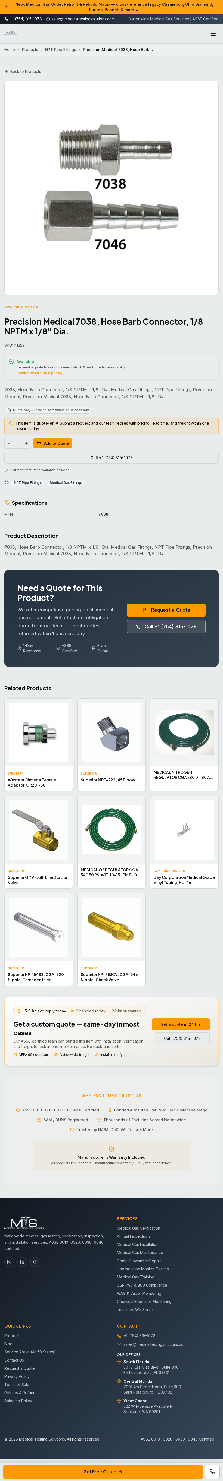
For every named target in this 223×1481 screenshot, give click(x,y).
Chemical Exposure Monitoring (144, 1301)
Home (9, 49)
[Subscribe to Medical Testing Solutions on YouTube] (35, 1262)
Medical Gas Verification (138, 1228)
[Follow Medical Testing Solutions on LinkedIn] (22, 1262)
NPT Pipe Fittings (60, 49)
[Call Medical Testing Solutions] (212, 1472)
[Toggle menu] (213, 33)
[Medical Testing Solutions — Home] (10, 33)
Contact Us (14, 1360)
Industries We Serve (135, 1309)
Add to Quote (56, 443)
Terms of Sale (16, 1384)
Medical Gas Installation (138, 1244)
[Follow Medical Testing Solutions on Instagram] (9, 1262)
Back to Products (25, 71)
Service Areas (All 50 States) (30, 1352)
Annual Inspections (133, 1236)
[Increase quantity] (26, 443)
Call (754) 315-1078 (182, 1038)
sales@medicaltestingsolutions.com (155, 1344)
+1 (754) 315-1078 (139, 1335)
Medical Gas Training (135, 1277)
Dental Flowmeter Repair (139, 1260)
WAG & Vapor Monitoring (139, 1293)
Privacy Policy (17, 1376)
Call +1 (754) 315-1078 (112, 457)
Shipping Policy (18, 1400)
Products (30, 49)
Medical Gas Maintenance (140, 1252)
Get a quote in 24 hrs (180, 1024)
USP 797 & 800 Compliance (142, 1285)
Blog (8, 1343)
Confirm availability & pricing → (41, 373)
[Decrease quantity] (9, 443)
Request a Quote (170, 610)
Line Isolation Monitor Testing (143, 1269)
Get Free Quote (99, 1471)
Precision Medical (22, 307)
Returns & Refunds (21, 1392)
